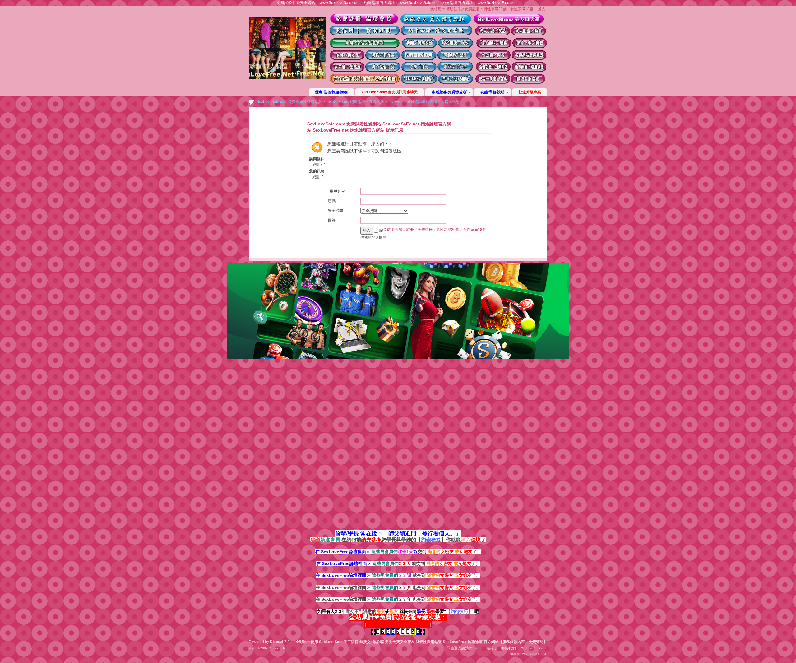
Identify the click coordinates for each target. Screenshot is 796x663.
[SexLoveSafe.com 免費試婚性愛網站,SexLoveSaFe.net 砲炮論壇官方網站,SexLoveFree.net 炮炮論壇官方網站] (287, 78)
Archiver (528, 648)
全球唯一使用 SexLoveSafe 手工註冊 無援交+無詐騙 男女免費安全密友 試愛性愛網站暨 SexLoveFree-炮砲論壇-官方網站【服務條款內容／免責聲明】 (421, 642)
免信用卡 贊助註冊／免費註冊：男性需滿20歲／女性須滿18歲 (481, 9)
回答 (332, 220)
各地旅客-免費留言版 (449, 92)
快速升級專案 (530, 92)
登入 (541, 9)
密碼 (332, 201)
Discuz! (276, 642)
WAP (543, 648)
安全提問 (335, 210)
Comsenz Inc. (278, 648)
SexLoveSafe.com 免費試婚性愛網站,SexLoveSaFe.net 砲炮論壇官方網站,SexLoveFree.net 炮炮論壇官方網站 (349, 102)
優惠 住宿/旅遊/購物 (331, 92)
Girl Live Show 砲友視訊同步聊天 (390, 92)
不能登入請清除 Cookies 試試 (471, 648)
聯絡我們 (508, 648)
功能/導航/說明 (492, 92)
